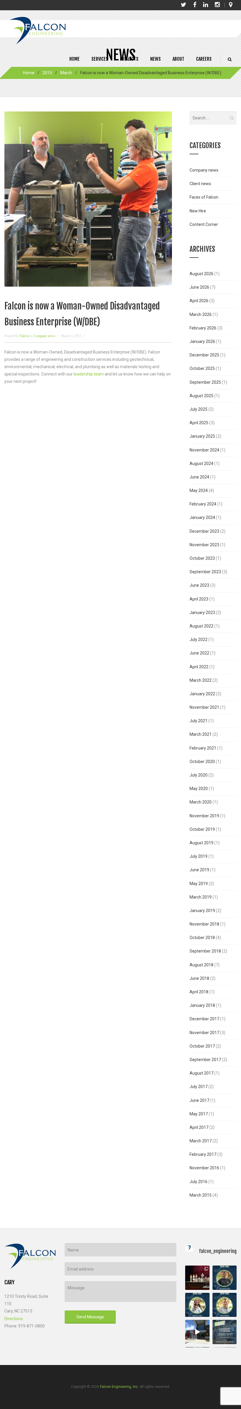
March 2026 (201, 314)
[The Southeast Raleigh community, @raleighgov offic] (197, 1332)
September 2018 (205, 951)
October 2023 (202, 558)
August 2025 (201, 395)
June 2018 (199, 978)
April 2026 (199, 300)
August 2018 (201, 965)
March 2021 (201, 734)
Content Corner (204, 224)
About (178, 59)
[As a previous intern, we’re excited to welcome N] (224, 1305)
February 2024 (203, 504)
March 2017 (201, 1141)
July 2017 (198, 1086)
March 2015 (201, 1195)
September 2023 (205, 571)
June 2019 (199, 869)
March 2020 (201, 802)
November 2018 (204, 924)
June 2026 (199, 287)
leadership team (88, 374)
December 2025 (204, 355)
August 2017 (201, 1073)
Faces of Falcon (204, 197)
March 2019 (201, 897)
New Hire (198, 211)
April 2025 (199, 422)
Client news (200, 183)
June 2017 (199, 1100)
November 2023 (204, 544)
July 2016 (198, 1181)
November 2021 (204, 707)
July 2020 (198, 775)
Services (99, 59)
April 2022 (199, 666)
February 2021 (203, 748)
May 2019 (199, 883)
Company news (44, 336)
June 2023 (199, 585)
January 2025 (202, 436)
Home (74, 59)
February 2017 (203, 1154)
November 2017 (204, 1032)
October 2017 (202, 1046)
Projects (129, 59)
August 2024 (201, 463)
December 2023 (204, 531)
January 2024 (202, 517)
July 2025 (198, 409)
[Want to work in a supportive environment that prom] (224, 1332)
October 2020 (202, 761)
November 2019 (204, 815)
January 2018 (202, 1005)
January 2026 (202, 341)
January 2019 (202, 910)
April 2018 (199, 991)
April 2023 (199, 599)
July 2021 (198, 720)
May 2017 (199, 1114)
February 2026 (203, 328)
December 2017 (204, 1018)
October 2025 (202, 368)
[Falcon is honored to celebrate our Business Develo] (197, 1278)
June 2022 (199, 653)
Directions (13, 1318)
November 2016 (204, 1168)
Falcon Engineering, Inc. (119, 1387)
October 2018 (202, 937)
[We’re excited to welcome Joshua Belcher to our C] (224, 1278)
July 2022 (198, 639)
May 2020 (199, 788)
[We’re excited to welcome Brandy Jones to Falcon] (197, 1305)
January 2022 (202, 693)
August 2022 (201, 626)
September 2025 (205, 382)
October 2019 (202, 829)
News (155, 59)
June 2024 (199, 477)
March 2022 (201, 680)
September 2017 (205, 1059)
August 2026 (201, 273)
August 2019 (201, 842)
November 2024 (204, 450)
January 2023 (202, 612)
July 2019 (198, 856)
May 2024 (199, 490)
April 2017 (199, 1127)
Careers (204, 59)
